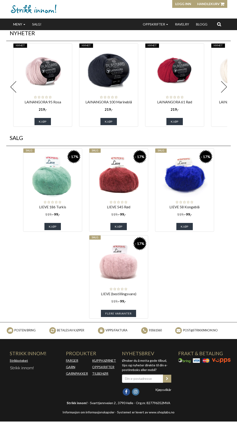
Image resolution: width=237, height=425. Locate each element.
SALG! (36, 24)
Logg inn (183, 4)
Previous (13, 87)
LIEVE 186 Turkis (52, 207)
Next (224, 87)
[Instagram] (135, 391)
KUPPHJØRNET (104, 360)
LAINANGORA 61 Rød (174, 102)
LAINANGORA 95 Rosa (43, 102)
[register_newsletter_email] (167, 379)
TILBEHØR (100, 373)
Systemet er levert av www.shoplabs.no (146, 412)
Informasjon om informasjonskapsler (88, 412)
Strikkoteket (19, 360)
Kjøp (43, 121)
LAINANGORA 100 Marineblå (108, 102)
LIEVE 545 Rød (118, 207)
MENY (18, 24)
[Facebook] (126, 391)
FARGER (72, 360)
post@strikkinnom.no (200, 330)
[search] (219, 24)
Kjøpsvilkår (163, 390)
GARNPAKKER (77, 373)
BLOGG (201, 24)
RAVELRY (182, 24)
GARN (70, 367)
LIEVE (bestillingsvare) (118, 294)
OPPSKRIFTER (154, 24)
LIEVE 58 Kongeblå (184, 207)
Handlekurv (208, 4)
